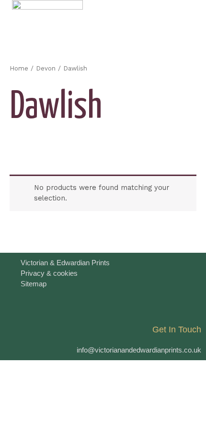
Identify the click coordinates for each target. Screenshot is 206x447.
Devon (46, 68)
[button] (187, 17)
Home (19, 68)
